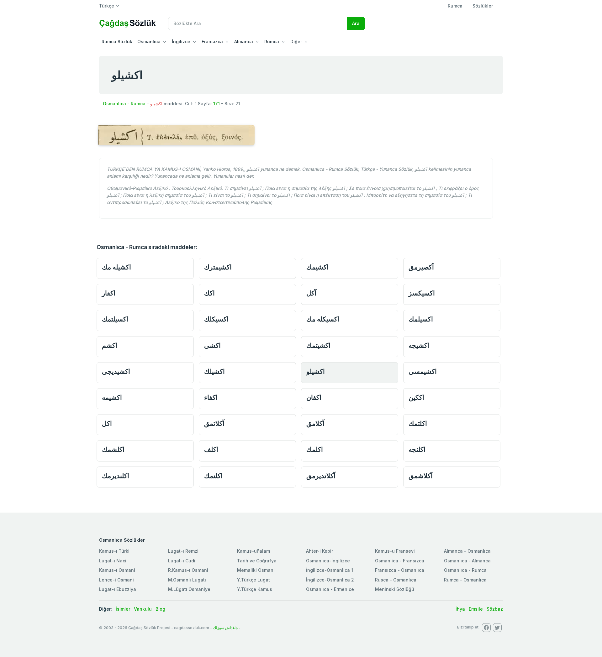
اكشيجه (419, 345)
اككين (416, 397)
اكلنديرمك (115, 476)
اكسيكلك (216, 319)
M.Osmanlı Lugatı (187, 579)
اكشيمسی (423, 371)
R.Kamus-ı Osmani (188, 570)
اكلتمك (418, 423)
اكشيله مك (116, 267)
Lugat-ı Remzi (183, 551)
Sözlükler (483, 5)
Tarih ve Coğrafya (257, 560)
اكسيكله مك (322, 319)
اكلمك (314, 449)
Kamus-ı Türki (114, 551)
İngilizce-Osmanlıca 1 (329, 570)
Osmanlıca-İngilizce (328, 560)
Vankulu (143, 609)
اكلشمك (113, 449)
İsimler (123, 609)
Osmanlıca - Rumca (124, 103)
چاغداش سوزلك (225, 627)
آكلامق (315, 423)
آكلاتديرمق (320, 476)
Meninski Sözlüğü (394, 589)
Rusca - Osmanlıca (395, 579)
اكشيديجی (116, 371)
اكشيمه (112, 397)
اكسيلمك (421, 319)
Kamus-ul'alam (253, 551)
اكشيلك (214, 371)
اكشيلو (315, 371)
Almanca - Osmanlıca (467, 551)
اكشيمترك (218, 267)
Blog (160, 609)
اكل (107, 423)
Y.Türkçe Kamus (254, 589)
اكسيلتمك (115, 319)
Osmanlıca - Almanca (467, 560)
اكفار (108, 293)
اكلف (211, 449)
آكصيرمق (421, 267)
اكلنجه (417, 449)
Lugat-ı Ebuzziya (117, 589)
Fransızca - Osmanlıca (399, 570)
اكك (209, 293)
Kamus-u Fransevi (395, 551)
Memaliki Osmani (256, 570)
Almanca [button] (243, 41)
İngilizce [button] (181, 41)
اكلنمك (213, 476)
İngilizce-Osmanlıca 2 (330, 579)
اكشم (109, 345)
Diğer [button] (296, 41)
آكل (311, 293)
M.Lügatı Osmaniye (189, 589)
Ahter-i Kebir (319, 551)
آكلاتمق (214, 423)
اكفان (313, 397)
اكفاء (211, 397)
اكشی (212, 345)
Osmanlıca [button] (149, 41)
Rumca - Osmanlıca (465, 579)
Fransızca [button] (212, 41)
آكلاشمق (421, 476)
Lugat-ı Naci (112, 560)
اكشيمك (317, 267)
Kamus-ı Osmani (117, 570)
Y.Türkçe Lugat (253, 579)
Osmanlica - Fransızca (399, 560)
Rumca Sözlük (117, 41)
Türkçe (106, 5)
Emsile (476, 609)
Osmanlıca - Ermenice (330, 589)
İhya (460, 609)
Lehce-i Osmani (116, 579)
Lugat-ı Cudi (181, 560)
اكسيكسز (422, 293)
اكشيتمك (318, 345)
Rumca (455, 5)
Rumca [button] (271, 41)
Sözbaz (495, 609)
